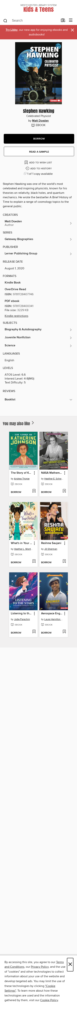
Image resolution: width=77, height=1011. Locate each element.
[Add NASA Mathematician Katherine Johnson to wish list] (64, 491)
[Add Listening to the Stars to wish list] (34, 631)
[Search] (5, 20)
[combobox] (31, 20)
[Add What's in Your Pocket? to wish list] (34, 561)
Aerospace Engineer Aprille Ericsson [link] (52, 613)
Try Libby (12, 30)
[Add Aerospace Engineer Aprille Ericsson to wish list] (64, 631)
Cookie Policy (49, 1000)
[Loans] (63, 21)
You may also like (17, 424)
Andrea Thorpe (22, 478)
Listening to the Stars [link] (21, 613)
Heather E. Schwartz (54, 478)
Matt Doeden (40, 121)
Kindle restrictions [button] (16, 316)
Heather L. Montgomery (24, 549)
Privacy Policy (40, 967)
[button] (39, 139)
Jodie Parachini (22, 619)
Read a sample (39, 151)
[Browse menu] (70, 20)
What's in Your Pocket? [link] (21, 543)
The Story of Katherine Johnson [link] (21, 473)
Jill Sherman (50, 549)
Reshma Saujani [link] (51, 543)
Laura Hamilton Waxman (54, 619)
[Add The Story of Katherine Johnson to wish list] (34, 491)
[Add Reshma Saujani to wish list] (64, 561)
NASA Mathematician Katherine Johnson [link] (52, 473)
